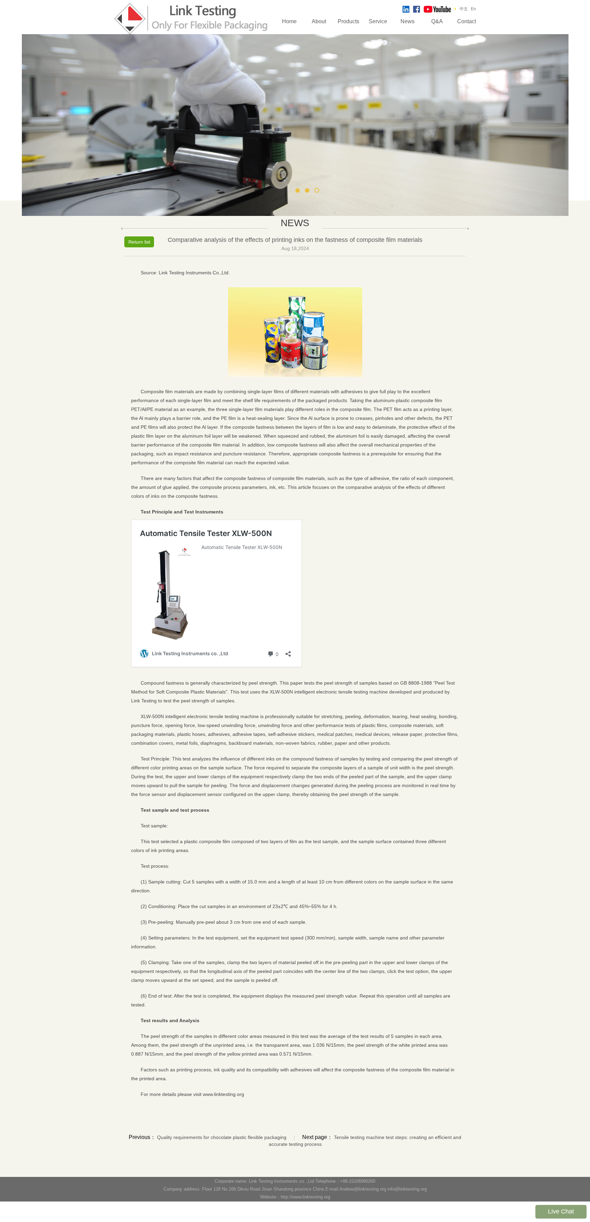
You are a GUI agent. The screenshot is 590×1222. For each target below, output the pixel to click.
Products (348, 21)
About (319, 21)
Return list (139, 242)
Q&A (437, 21)
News (408, 21)
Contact (466, 21)
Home (289, 21)
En (473, 8)
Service (378, 21)
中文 (464, 8)
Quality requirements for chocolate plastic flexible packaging (221, 1137)
